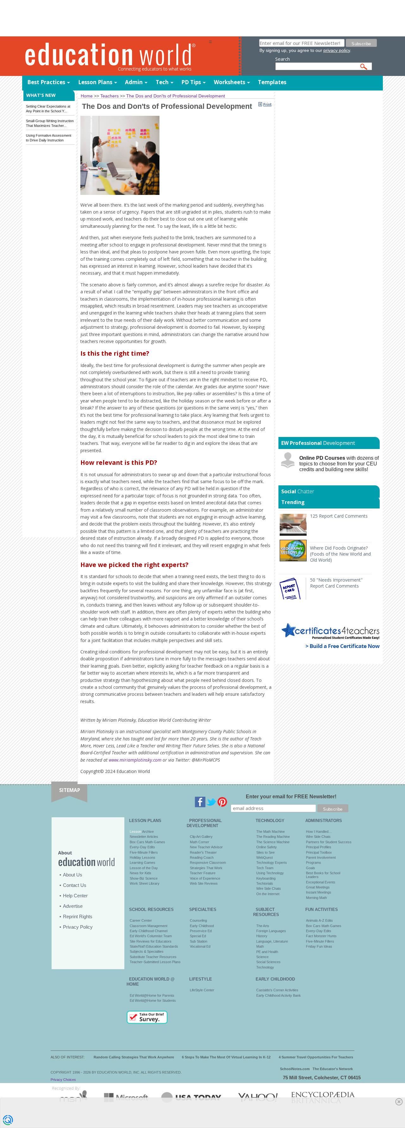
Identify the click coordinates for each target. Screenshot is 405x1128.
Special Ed (198, 936)
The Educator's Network (333, 1069)
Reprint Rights (77, 916)
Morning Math (316, 898)
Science (262, 957)
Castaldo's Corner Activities (277, 990)
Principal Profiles (318, 847)
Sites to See (265, 852)
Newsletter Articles (144, 836)
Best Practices (46, 82)
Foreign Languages (271, 931)
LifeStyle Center (202, 990)
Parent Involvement (321, 857)
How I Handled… (319, 831)
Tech (162, 82)
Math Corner (199, 842)
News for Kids (140, 873)
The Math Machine (270, 831)
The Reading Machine (273, 836)
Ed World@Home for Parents (152, 995)
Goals (310, 868)
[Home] (115, 56)
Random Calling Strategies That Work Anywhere (134, 1057)
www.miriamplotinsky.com (135, 760)
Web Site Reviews (204, 883)
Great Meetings (318, 887)
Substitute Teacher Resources (153, 957)
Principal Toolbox (319, 852)
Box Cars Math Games (147, 842)
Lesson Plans (95, 82)
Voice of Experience (205, 878)
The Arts (262, 926)
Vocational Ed (200, 946)
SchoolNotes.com (295, 1069)
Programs (313, 862)
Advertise (73, 906)
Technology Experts (271, 862)
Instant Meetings (318, 892)
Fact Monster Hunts (321, 936)
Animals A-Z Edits (319, 920)
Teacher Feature (202, 873)
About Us (72, 874)
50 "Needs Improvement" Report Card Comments (336, 583)
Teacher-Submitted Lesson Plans (155, 962)
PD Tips (191, 82)
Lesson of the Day (144, 868)
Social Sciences (268, 962)
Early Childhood (202, 926)
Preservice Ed (201, 931)
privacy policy (336, 50)
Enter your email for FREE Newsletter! (291, 796)
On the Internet (267, 894)
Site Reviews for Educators (150, 941)
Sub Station (198, 941)
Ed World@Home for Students (153, 1000)
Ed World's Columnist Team (151, 936)
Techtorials (264, 883)
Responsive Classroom (208, 862)
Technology (265, 967)
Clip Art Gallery (201, 836)
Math (260, 946)
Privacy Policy (78, 927)
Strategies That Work (206, 868)
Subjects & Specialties (147, 951)
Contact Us (74, 885)
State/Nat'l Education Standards (154, 946)
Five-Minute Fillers (144, 852)
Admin (134, 82)
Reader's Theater (203, 852)
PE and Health (267, 952)
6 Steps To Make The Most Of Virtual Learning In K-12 (226, 1057)
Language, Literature (272, 941)
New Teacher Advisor (206, 847)
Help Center (75, 895)
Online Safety (266, 847)
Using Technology (270, 873)
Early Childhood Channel (148, 931)
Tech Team (264, 868)
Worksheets (229, 82)
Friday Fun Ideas (319, 946)
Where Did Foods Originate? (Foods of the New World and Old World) (340, 554)
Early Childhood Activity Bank (278, 995)
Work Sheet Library (144, 883)
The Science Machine (273, 842)
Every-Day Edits (142, 847)
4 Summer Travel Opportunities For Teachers (316, 1057)
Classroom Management (148, 926)
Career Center (141, 920)
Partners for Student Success (329, 842)
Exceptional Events (320, 882)
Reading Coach (202, 857)
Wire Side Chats (268, 888)
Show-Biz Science (144, 878)
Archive (147, 831)
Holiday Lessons (142, 857)
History (261, 936)
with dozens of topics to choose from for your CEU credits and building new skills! (339, 463)
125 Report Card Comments (339, 516)
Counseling (198, 920)
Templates (272, 82)
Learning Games (142, 862)
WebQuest (264, 857)
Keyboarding (266, 878)
